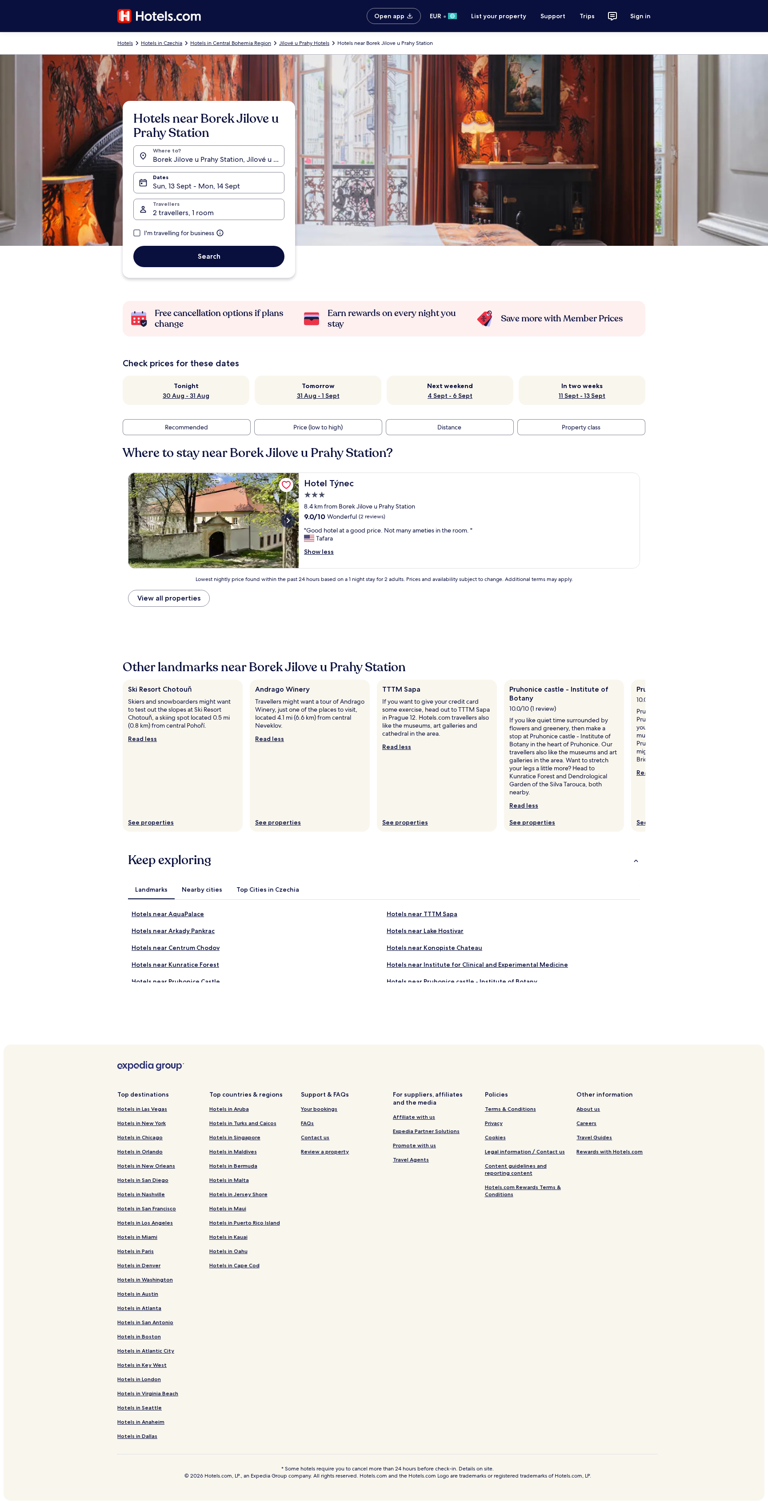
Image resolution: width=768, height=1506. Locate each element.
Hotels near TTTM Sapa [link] (422, 914)
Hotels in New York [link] (141, 1123)
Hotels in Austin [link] (137, 1293)
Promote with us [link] (414, 1145)
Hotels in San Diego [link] (142, 1180)
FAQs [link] (307, 1123)
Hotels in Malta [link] (229, 1180)
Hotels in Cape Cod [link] (234, 1265)
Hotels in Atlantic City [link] (145, 1350)
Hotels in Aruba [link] (229, 1108)
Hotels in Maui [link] (227, 1208)
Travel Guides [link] (594, 1137)
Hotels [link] (125, 43)
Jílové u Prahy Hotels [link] (304, 43)
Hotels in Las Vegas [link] (142, 1108)
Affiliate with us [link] (414, 1116)
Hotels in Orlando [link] (140, 1151)
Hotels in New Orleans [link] (146, 1165)
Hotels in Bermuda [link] (233, 1165)
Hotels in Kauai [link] (228, 1237)
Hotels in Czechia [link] (161, 43)
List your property (498, 16)
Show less (319, 552)
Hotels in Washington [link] (145, 1279)
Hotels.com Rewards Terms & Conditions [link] (523, 1191)
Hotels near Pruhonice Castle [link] (176, 981)
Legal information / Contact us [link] (525, 1151)
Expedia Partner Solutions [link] (426, 1131)
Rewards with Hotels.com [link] (609, 1151)
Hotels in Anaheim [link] (140, 1421)
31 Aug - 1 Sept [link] (318, 396)
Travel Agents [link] (411, 1159)
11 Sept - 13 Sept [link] (582, 396)
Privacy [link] (494, 1123)
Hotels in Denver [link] (138, 1265)
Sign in (640, 16)
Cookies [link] (495, 1137)
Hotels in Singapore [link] (234, 1137)
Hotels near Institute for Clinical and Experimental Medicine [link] (477, 965)
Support (552, 16)
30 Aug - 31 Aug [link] (186, 396)
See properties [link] (151, 822)
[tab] (151, 889)
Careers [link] (586, 1123)
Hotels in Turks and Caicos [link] (242, 1123)
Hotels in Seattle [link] (139, 1407)
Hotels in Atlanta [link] (139, 1308)
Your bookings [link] (319, 1108)
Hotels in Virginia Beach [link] (147, 1393)
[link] (286, 485)
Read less (142, 739)
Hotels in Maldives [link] (233, 1151)
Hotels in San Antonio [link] (145, 1322)
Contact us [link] (315, 1137)
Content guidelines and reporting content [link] (516, 1169)
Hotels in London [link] (139, 1379)
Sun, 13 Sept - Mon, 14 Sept (196, 186)
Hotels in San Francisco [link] (146, 1208)
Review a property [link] (325, 1151)
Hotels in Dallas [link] (137, 1436)
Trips (587, 16)
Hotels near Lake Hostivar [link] (425, 931)
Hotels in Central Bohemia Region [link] (230, 43)
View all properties (168, 598)
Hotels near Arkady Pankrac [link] (173, 931)
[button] (384, 860)
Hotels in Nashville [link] (141, 1194)
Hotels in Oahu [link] (228, 1251)
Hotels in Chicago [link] (140, 1137)
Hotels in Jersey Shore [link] (238, 1194)
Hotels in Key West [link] (142, 1365)
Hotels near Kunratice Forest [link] (175, 965)
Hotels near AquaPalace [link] (168, 914)
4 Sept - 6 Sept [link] (450, 396)
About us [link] (588, 1108)
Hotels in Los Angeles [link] (145, 1222)
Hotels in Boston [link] (139, 1336)
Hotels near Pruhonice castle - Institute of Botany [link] (462, 981)
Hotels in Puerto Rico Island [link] (244, 1222)
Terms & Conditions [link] (510, 1108)
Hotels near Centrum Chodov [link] (176, 948)
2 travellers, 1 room (183, 212)
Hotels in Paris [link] (135, 1251)
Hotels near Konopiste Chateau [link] (434, 948)
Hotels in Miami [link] (137, 1237)
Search (209, 256)
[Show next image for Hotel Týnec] (288, 520)
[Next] (645, 756)
